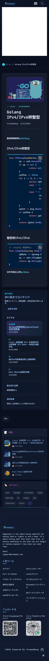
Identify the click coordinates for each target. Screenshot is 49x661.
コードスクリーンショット (35, 599)
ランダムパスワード (34, 579)
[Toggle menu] (35, 3)
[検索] (42, 3)
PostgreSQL (28, 493)
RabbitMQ (9, 498)
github (24, 272)
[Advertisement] (24, 31)
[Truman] (11, 3)
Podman (26, 498)
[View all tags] (30, 503)
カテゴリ (6, 569)
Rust (7, 493)
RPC (34, 498)
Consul (21, 503)
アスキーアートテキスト (12, 579)
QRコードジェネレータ (35, 593)
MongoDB (17, 493)
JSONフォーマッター (11, 590)
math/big (24, 138)
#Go (6, 418)
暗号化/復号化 (8, 585)
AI (18, 498)
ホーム (8, 64)
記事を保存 (12, 309)
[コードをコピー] (40, 158)
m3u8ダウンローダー (11, 595)
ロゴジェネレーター (34, 569)
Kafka (40, 493)
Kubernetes (10, 503)
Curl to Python (10, 574)
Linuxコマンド (32, 574)
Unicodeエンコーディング (35, 586)
